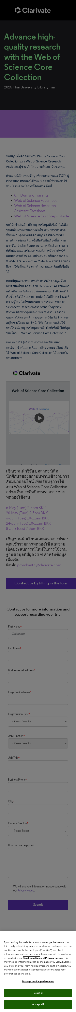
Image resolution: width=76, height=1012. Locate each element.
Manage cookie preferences (38, 981)
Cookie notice (31, 958)
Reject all (38, 993)
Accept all (38, 1004)
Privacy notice (53, 958)
